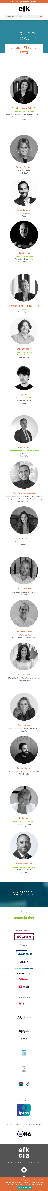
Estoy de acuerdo (24, 1188)
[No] (45, 1184)
